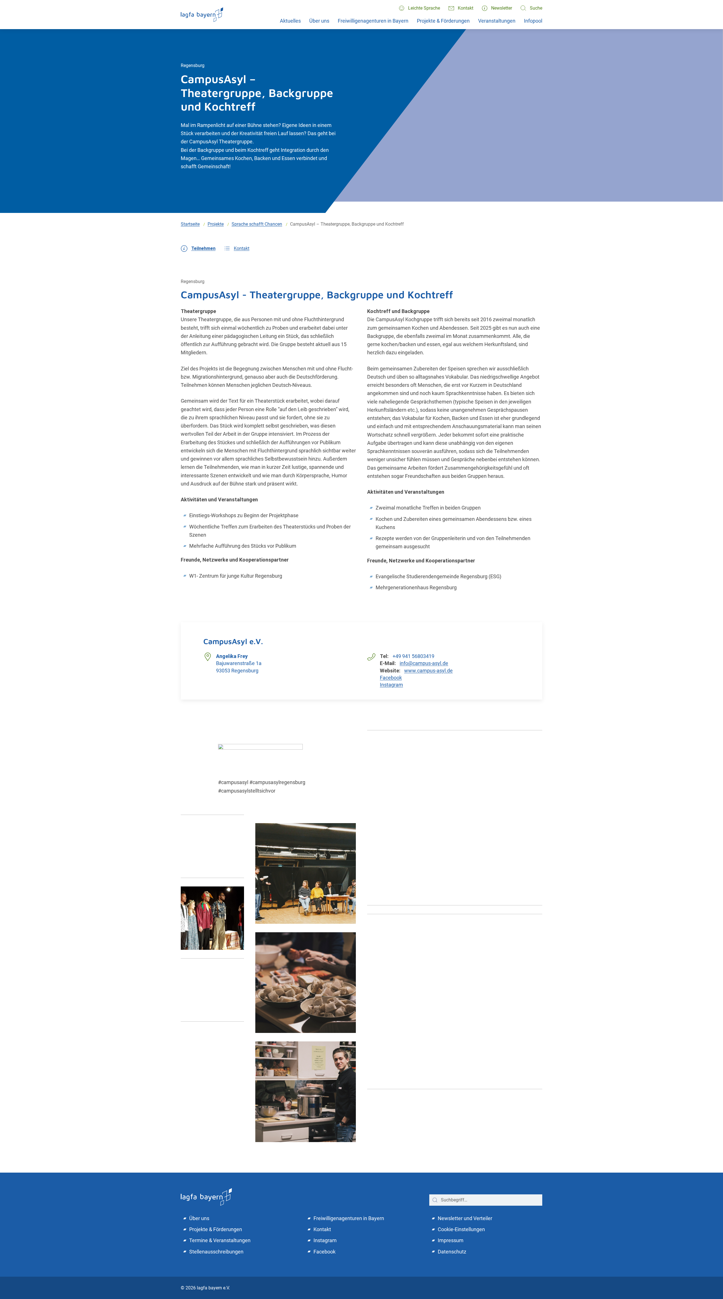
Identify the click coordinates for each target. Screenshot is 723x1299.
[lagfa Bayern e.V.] (206, 1196)
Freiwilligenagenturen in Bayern (373, 21)
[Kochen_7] (305, 1091)
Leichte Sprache (424, 8)
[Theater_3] (212, 990)
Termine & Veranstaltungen (220, 1240)
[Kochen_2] (454, 1001)
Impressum (450, 1240)
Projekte (216, 224)
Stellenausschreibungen (216, 1252)
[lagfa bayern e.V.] (202, 14)
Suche (536, 8)
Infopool (533, 21)
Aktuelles (290, 21)
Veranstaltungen (496, 21)
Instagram (391, 685)
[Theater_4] (212, 918)
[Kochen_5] (305, 982)
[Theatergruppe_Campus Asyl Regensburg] (305, 873)
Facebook (391, 678)
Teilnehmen (203, 248)
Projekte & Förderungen (443, 21)
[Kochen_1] (454, 817)
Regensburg (192, 65)
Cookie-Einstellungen (461, 1229)
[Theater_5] (212, 846)
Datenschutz (452, 1252)
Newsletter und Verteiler (465, 1218)
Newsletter (501, 8)
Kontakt (465, 8)
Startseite (190, 224)
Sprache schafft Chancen (257, 224)
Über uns (319, 21)
